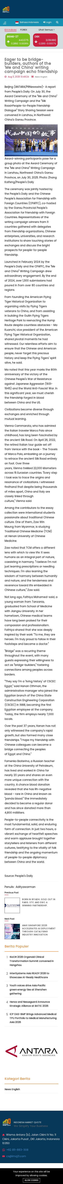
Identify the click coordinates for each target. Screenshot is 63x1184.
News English (41, 76)
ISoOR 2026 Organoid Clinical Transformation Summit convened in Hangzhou (32, 961)
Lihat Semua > (47, 29)
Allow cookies (31, 1180)
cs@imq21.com (16, 1156)
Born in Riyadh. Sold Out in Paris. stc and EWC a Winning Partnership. (38, 902)
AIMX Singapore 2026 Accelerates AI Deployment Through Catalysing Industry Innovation (39, 930)
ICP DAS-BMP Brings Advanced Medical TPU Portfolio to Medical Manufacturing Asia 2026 (33, 1018)
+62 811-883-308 (17, 1150)
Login (48, 22)
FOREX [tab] (23, 29)
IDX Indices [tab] (11, 29)
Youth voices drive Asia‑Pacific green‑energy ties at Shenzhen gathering (28, 989)
